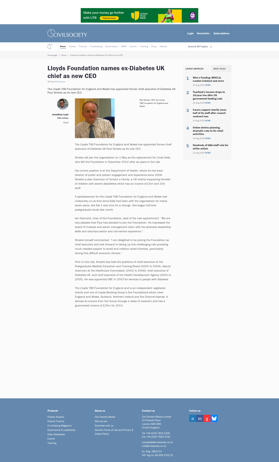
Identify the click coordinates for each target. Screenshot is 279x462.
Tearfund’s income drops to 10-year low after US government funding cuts (209, 95)
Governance (111, 46)
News (63, 46)
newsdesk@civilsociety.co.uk (157, 442)
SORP (124, 46)
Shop (153, 46)
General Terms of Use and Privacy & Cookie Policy (114, 431)
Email (65, 122)
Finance (83, 46)
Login (190, 33)
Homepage (52, 55)
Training (144, 46)
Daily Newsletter (56, 434)
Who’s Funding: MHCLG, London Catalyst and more (208, 79)
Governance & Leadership (61, 429)
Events (133, 46)
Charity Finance (55, 421)
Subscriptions (221, 33)
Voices (72, 46)
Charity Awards (55, 416)
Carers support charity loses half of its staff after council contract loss (209, 113)
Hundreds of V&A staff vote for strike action (210, 146)
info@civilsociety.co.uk (154, 445)
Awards (163, 46)
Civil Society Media (105, 416)
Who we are (101, 421)
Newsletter (203, 33)
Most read (219, 68)
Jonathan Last (60, 114)
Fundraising (96, 46)
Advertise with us (104, 425)
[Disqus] (119, 352)
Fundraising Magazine (59, 425)
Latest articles (194, 68)
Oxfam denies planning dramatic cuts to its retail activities (208, 131)
